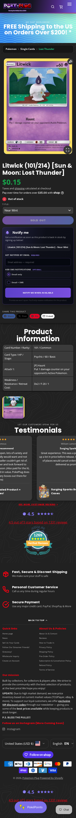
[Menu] (69, 7)
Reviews (43, 638)
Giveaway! (7, 651)
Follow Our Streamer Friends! (16, 647)
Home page (7, 633)
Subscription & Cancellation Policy (55, 660)
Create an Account (10, 660)
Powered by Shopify (51, 778)
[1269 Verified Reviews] (38, 556)
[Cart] (61, 7)
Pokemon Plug (30, 778)
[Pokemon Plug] (25, 7)
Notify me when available (38, 292)
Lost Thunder (46, 49)
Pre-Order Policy (46, 656)
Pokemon (11, 49)
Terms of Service (47, 669)
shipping (20, 188)
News (5, 638)
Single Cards (27, 49)
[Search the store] (53, 7)
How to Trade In (46, 642)
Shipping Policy (46, 651)
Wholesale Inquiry (10, 656)
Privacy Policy (45, 647)
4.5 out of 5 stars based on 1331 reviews (38, 522)
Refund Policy (45, 665)
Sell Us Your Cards (10, 642)
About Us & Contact (48, 633)
